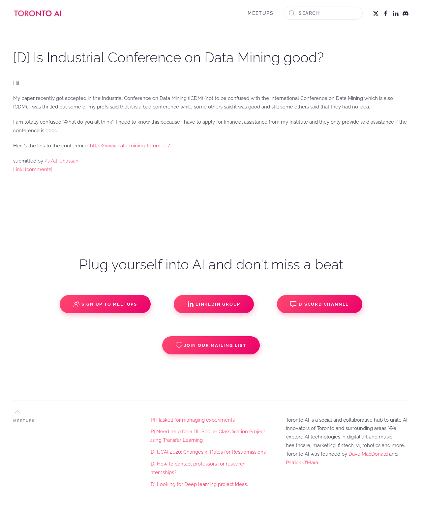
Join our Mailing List (215, 345)
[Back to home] (38, 13)
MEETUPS (261, 13)
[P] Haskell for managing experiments (192, 420)
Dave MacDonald (368, 454)
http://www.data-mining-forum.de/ (130, 146)
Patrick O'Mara (302, 463)
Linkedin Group (218, 304)
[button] (17, 411)
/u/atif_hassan (61, 161)
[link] (18, 169)
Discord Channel (324, 304)
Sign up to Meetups (109, 304)
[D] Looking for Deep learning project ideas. (198, 484)
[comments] (38, 169)
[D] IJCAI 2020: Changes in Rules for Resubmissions (207, 452)
